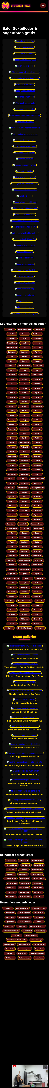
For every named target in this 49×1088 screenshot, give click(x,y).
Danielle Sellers (25, 897)
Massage (12, 556)
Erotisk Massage (36, 940)
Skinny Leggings (24, 913)
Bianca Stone (10, 897)
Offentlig (24, 411)
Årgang (11, 510)
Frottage (17, 935)
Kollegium (24, 551)
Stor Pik (9, 479)
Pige (24, 583)
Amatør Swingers (24, 917)
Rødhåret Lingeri (24, 958)
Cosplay (37, 429)
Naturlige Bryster (38, 488)
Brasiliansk (24, 542)
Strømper (24, 352)
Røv (12, 388)
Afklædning (24, 460)
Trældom (24, 356)
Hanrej (24, 605)
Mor (12, 356)
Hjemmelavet (37, 565)
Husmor (37, 551)
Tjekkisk (40, 578)
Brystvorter (24, 375)
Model (12, 334)
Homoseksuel (12, 347)
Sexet (24, 406)
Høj (24, 420)
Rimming (37, 519)
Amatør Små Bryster (37, 926)
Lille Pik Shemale (31, 935)
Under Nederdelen (24, 329)
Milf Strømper (10, 958)
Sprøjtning (37, 465)
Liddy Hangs (24, 879)
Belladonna (25, 883)
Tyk (24, 370)
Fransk (37, 569)
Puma (24, 334)
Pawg (12, 379)
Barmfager (12, 420)
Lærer (12, 370)
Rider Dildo (10, 913)
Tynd (24, 338)
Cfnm (24, 465)
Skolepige (12, 519)
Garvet (12, 551)
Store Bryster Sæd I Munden (16, 940)
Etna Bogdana (24, 888)
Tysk (12, 542)
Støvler (24, 592)
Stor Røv (24, 388)
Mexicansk (24, 515)
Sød (12, 433)
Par (24, 451)
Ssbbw (11, 406)
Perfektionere (22, 488)
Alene (12, 415)
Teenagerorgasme (24, 949)
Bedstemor (12, 352)
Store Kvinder (24, 442)
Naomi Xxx (10, 888)
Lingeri (37, 415)
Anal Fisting (22, 953)
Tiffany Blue (24, 860)
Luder (37, 583)
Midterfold (24, 619)
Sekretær (10, 524)
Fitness (37, 361)
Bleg (37, 605)
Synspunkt (12, 474)
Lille (37, 370)
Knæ (40, 628)
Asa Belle (11, 892)
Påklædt (11, 442)
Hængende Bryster (37, 479)
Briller (37, 433)
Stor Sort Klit (27, 931)
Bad (9, 628)
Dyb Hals (37, 515)
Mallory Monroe (37, 860)
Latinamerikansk (37, 524)
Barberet (25, 510)
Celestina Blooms (11, 865)
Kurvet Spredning (24, 922)
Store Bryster (37, 375)
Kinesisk (37, 596)
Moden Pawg (9, 926)
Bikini (38, 442)
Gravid (12, 610)
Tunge (12, 546)
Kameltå (37, 506)
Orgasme (24, 483)
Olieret (11, 569)
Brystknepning (37, 406)
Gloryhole (24, 587)
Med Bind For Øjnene (24, 628)
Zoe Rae (38, 897)
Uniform (24, 565)
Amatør (24, 402)
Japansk (24, 574)
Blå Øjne (24, 470)
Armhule (10, 560)
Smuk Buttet (10, 949)
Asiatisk (24, 393)
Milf (25, 347)
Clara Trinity (23, 874)
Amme (37, 411)
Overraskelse (24, 569)
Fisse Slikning (12, 343)
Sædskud (37, 501)
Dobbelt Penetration (24, 601)
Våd (12, 537)
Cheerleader (12, 592)
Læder (24, 501)
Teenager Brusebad (37, 953)
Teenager (12, 338)
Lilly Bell (24, 869)
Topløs (24, 519)
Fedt (37, 492)
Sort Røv (22, 926)
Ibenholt (37, 388)
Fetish (37, 438)
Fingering (37, 574)
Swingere (12, 460)
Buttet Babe (10, 917)
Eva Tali (11, 869)
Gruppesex (37, 447)
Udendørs (12, 501)
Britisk (24, 533)
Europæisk (37, 556)
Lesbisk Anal (39, 958)
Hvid (24, 433)
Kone (24, 384)
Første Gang (38, 528)
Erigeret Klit (39, 949)
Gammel (12, 393)
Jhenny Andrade (38, 879)
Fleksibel (37, 356)
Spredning (11, 497)
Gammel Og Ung (24, 560)
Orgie (24, 537)
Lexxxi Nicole (39, 865)
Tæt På (37, 352)
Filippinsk (12, 397)
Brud (8, 908)
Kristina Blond (37, 869)
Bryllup (24, 623)
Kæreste (26, 528)
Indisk (27, 578)
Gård (12, 623)
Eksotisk (37, 619)
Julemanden (39, 917)
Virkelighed (24, 456)
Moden (25, 343)
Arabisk (24, 614)
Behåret (37, 497)
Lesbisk (12, 424)
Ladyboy (12, 411)
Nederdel (37, 402)
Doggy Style (12, 429)
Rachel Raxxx (37, 888)
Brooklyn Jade (24, 892)
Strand (24, 546)
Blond (37, 424)
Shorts (12, 583)
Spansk (39, 601)
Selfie (37, 542)
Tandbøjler (11, 614)
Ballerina (37, 623)
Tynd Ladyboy (40, 931)
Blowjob (12, 506)
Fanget (12, 515)
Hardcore (24, 474)
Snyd (24, 610)
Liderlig (11, 596)
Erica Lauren (11, 860)
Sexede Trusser (39, 944)
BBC (12, 361)
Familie (12, 470)
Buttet (38, 343)
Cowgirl (24, 379)
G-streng (39, 365)
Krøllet (12, 605)
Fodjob (11, 565)
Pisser (24, 424)
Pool (24, 596)
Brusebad (24, 506)
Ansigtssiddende (24, 365)
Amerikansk (24, 429)
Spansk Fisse (38, 913)
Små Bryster (37, 334)
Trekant (12, 447)
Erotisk (37, 587)
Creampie (11, 375)
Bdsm (37, 533)
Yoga (37, 397)
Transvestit (38, 347)
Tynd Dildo (10, 922)
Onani (12, 465)
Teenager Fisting (24, 944)
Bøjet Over (37, 338)
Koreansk (9, 488)
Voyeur (37, 614)
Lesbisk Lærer (9, 944)
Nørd (12, 492)
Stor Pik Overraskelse (11, 931)
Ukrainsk (23, 524)
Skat (11, 402)
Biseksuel (37, 610)
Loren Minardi (12, 883)
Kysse (12, 483)
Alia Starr (10, 874)
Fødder (12, 451)
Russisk (24, 438)
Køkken (37, 420)
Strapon (37, 470)
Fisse (24, 415)
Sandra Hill (26, 865)
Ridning (37, 379)
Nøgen (37, 474)
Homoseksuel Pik (22, 908)
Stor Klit (9, 601)
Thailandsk (24, 447)
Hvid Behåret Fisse (38, 908)
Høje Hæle (37, 483)
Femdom (37, 384)
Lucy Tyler (37, 892)
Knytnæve (11, 574)
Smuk (10, 329)
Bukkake (37, 592)
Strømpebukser (12, 528)
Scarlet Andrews (37, 874)
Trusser (37, 451)
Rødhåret (39, 329)
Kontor (12, 438)
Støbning (12, 587)
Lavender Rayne (10, 879)
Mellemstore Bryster (12, 578)
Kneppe (37, 460)
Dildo (22, 479)
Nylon (37, 393)
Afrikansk (24, 556)
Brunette (37, 456)
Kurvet (24, 361)
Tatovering (38, 560)
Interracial (37, 510)
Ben (12, 384)
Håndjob (24, 492)
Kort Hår (37, 546)
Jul (12, 533)
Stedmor (37, 537)
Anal (24, 497)
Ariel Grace (38, 883)
